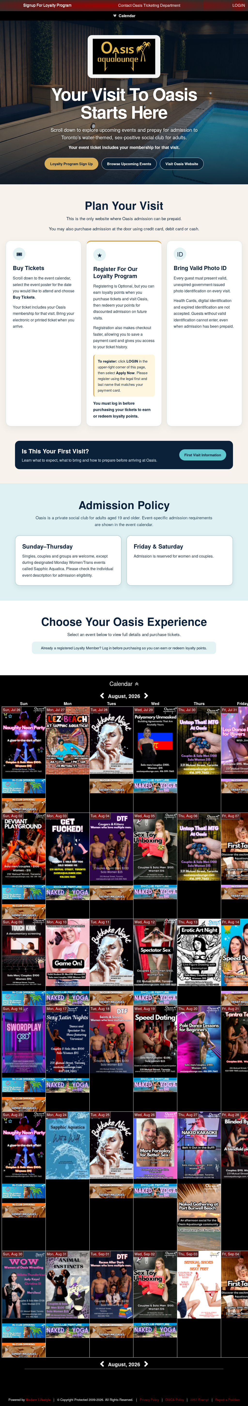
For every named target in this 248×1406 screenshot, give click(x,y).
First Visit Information (202, 455)
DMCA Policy (174, 1399)
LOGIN (238, 5)
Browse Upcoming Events (129, 163)
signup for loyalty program (47, 5)
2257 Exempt (199, 1399)
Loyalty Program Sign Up (71, 163)
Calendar (127, 15)
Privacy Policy (149, 1399)
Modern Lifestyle (38, 1400)
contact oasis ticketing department (149, 5)
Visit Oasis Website (181, 163)
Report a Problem (227, 1399)
